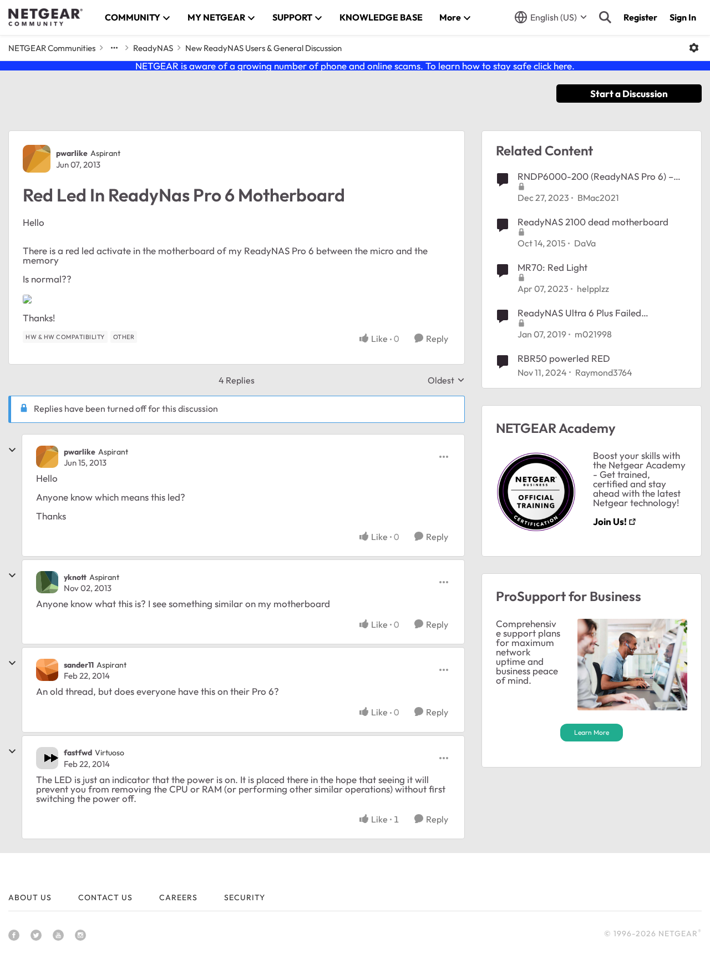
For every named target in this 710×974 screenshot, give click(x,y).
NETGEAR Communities (51, 48)
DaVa (585, 243)
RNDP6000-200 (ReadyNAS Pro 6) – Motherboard (595, 176)
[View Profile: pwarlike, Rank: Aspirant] (36, 159)
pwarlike (72, 153)
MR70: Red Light (552, 267)
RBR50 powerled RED (564, 358)
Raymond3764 (603, 372)
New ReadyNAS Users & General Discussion (263, 48)
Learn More (591, 732)
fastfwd (78, 752)
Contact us (105, 897)
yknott (75, 577)
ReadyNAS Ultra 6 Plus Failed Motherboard (579, 313)
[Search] (605, 17)
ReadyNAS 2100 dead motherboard (593, 222)
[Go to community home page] (45, 17)
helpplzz (593, 288)
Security (244, 897)
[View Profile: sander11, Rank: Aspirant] (47, 670)
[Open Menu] (694, 47)
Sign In (683, 17)
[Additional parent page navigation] (114, 47)
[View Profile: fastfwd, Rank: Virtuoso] (47, 758)
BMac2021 (598, 197)
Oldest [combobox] (446, 380)
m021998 (593, 334)
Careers (178, 897)
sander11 (79, 665)
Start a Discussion (629, 93)
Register (640, 17)
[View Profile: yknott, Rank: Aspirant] (47, 582)
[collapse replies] (12, 450)
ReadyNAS (153, 48)
